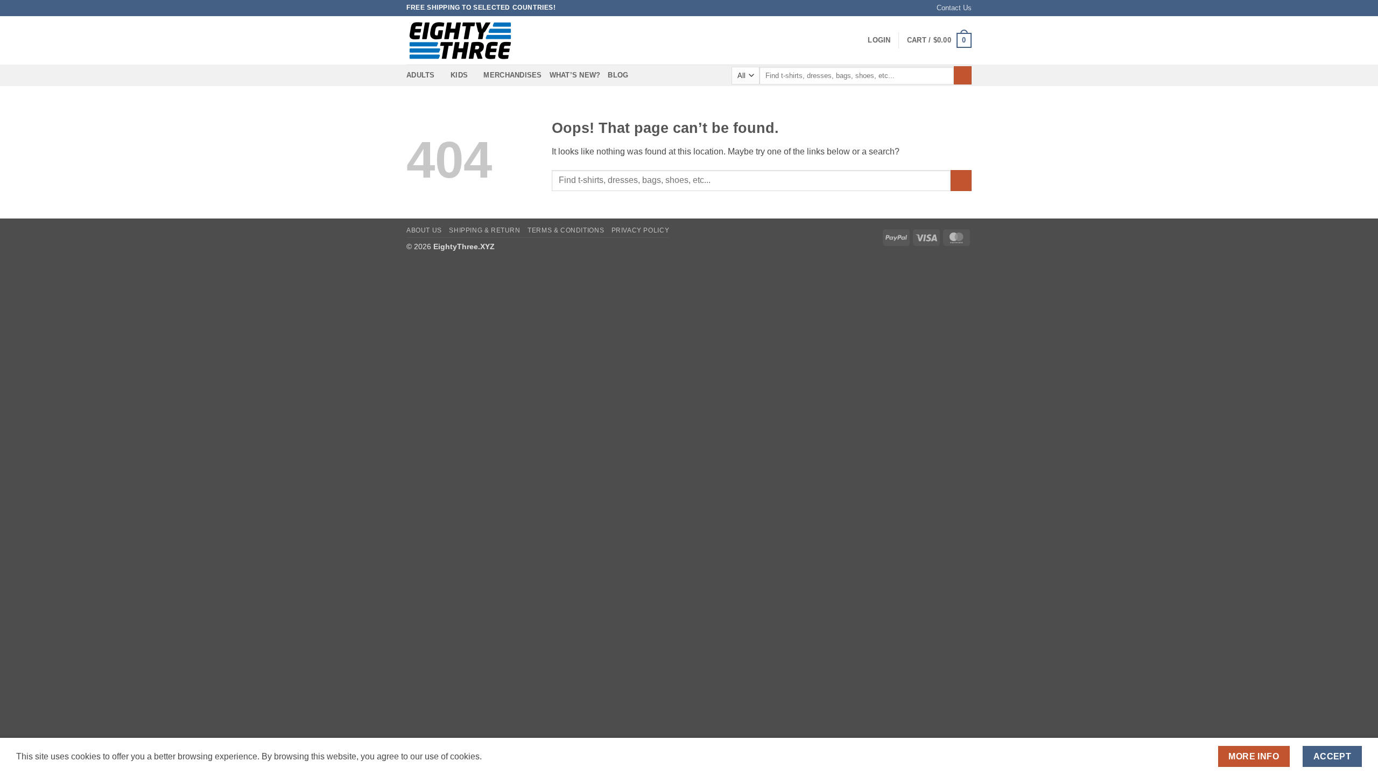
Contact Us (954, 8)
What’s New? (575, 75)
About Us (424, 230)
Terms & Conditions (566, 230)
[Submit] (963, 75)
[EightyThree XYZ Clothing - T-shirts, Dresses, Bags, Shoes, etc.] (460, 40)
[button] (879, 40)
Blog (618, 75)
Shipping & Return (484, 230)
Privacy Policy (640, 230)
